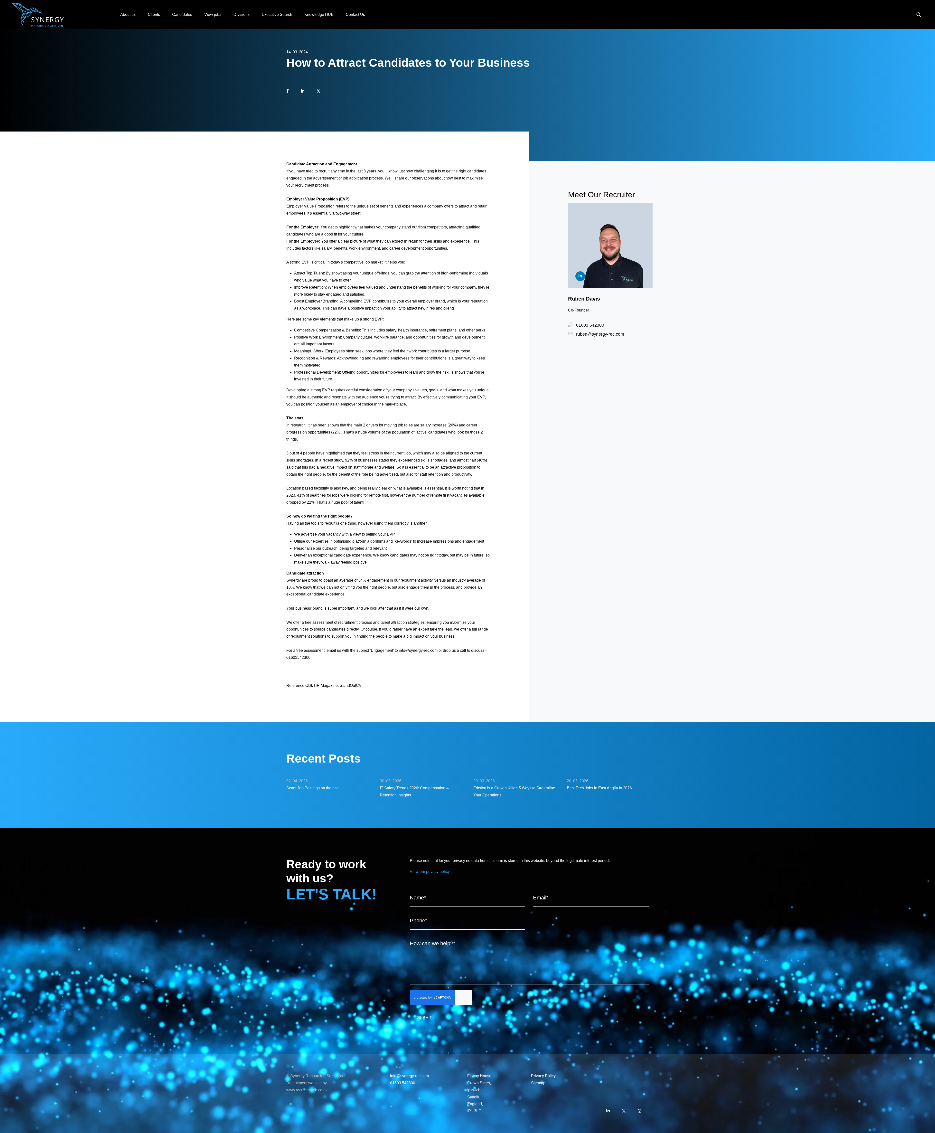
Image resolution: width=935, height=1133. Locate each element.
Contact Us (355, 14)
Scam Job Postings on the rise (312, 788)
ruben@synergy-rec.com (600, 334)
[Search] (919, 14)
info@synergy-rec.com (409, 1076)
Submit (424, 1018)
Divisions (242, 14)
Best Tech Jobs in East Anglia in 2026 (599, 788)
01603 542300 (590, 325)
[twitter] (318, 91)
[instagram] (639, 1111)
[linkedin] (302, 91)
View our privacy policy (430, 871)
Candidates (182, 14)
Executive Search (277, 14)
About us (128, 14)
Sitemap (538, 1083)
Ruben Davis (584, 299)
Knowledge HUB (319, 14)
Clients (154, 14)
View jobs (212, 14)
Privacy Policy (543, 1076)
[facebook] (287, 91)
